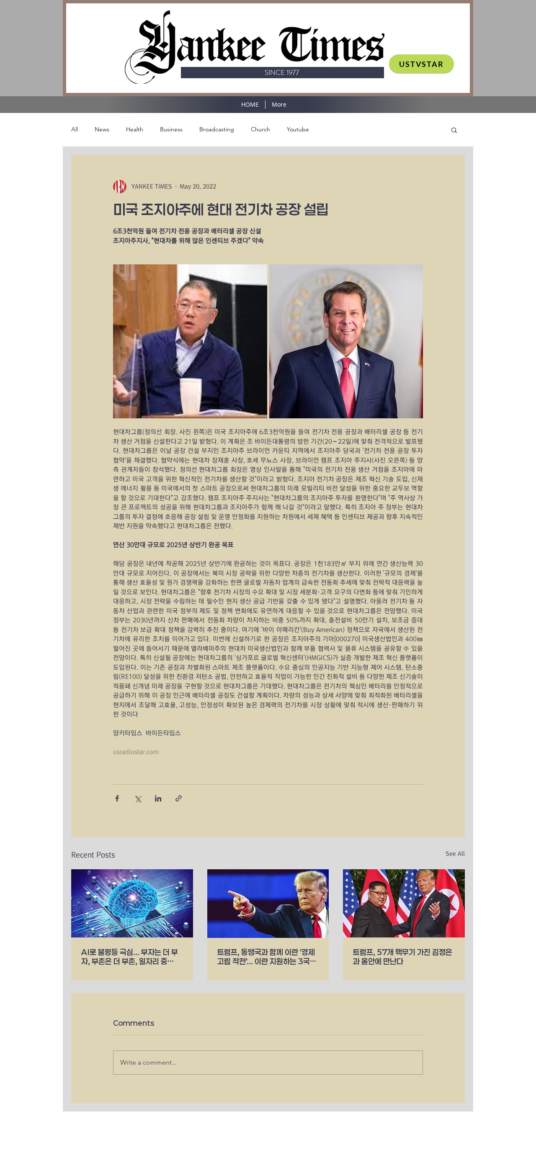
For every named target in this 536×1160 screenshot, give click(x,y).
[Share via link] (179, 798)
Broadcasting (216, 129)
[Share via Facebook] (117, 798)
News (102, 129)
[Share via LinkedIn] (158, 798)
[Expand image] (190, 341)
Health (134, 129)
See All (455, 853)
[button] (454, 129)
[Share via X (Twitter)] (138, 798)
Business (171, 129)
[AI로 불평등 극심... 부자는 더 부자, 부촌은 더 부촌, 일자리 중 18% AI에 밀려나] (132, 903)
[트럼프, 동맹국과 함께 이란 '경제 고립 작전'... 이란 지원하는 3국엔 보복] (268, 903)
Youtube (298, 129)
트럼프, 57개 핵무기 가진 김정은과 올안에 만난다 (402, 956)
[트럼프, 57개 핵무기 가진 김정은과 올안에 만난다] (404, 903)
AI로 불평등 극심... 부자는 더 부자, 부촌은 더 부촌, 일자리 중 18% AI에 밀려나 (129, 956)
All (74, 129)
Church (260, 129)
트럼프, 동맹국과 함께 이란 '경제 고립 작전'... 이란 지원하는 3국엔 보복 (267, 956)
